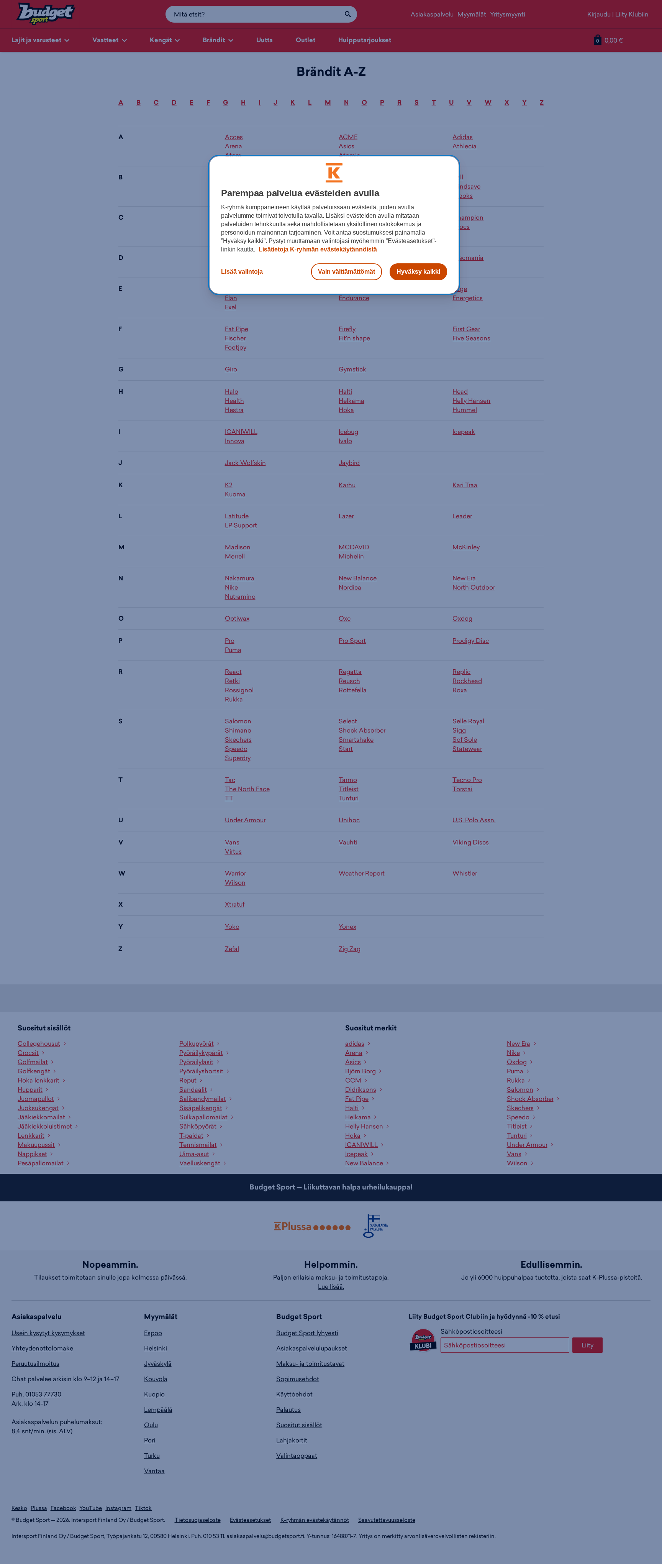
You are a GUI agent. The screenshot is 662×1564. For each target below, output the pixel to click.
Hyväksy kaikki (418, 271)
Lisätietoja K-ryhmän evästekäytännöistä (317, 249)
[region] (334, 225)
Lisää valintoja (242, 271)
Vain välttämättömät (346, 271)
